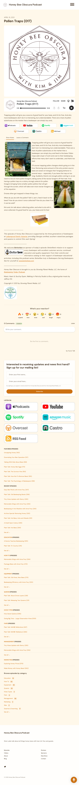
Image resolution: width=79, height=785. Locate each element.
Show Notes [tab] (10, 137)
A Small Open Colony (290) (13, 523)
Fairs (6, 623)
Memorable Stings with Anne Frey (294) (17, 504)
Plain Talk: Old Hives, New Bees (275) (16, 577)
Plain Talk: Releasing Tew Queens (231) (16, 600)
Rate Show (44, 756)
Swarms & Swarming (12, 709)
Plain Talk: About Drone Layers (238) (16, 596)
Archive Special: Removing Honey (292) (17, 513)
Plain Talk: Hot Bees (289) (12, 528)
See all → (7, 532)
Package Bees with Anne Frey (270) (15, 564)
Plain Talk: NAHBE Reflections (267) (15, 627)
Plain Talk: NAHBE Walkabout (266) (15, 632)
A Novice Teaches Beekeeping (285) (16, 541)
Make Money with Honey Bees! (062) (16, 668)
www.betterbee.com (26, 261)
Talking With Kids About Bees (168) (15, 462)
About (6, 756)
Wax (6, 705)
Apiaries (24, 236)
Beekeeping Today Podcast (14, 272)
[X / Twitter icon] (5, 767)
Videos (6, 753)
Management (9, 641)
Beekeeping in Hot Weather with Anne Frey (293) (20, 509)
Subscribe (39, 391)
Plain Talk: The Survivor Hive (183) (15, 471)
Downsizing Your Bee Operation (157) (16, 457)
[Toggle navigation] (72, 5)
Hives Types (8, 610)
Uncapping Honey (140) (12, 452)
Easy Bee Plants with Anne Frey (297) (16, 490)
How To (7, 555)
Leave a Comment (22, 137)
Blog (5, 759)
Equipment (8, 574)
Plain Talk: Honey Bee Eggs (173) (14, 467)
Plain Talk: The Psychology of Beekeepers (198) (19, 481)
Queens (7, 592)
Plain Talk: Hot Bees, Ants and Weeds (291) (18, 518)
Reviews (43, 750)
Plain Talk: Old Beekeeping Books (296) (17, 494)
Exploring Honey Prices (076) (13, 663)
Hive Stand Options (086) (12, 614)
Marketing (8, 660)
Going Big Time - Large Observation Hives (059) (20, 618)
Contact (43, 759)
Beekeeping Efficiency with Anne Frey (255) (18, 582)
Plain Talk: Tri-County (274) (13, 546)
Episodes (6, 750)
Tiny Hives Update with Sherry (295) (16, 499)
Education (8, 537)
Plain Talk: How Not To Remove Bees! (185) (18, 476)
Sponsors (44, 753)
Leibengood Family (13, 236)
